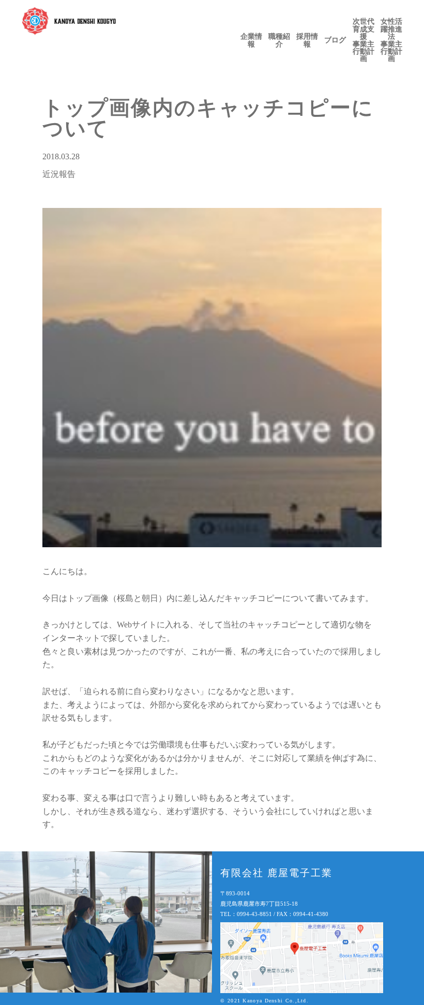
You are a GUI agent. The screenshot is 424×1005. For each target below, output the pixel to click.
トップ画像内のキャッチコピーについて (208, 118)
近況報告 (58, 174)
